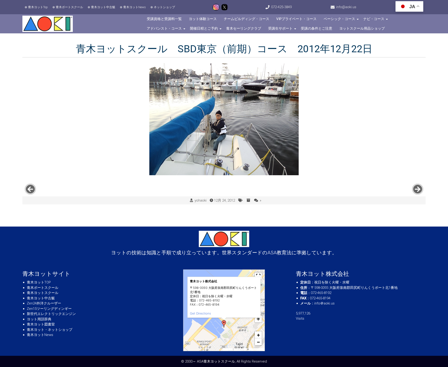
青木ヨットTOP (39, 282)
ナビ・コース (373, 19)
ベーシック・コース (339, 19)
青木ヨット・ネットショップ (49, 330)
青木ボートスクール (69, 7)
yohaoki (200, 200)
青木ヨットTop (38, 7)
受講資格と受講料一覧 (164, 19)
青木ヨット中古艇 (103, 7)
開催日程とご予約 (204, 28)
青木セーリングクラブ (243, 28)
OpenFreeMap (240, 349)
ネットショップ (164, 7)
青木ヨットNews (134, 7)
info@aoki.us (346, 7)
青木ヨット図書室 (41, 324)
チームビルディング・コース (246, 19)
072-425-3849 (281, 7)
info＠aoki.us (324, 303)
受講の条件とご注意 (316, 28)
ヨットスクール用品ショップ (362, 28)
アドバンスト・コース (164, 28)
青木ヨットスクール (42, 293)
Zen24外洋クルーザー (44, 303)
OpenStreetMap (256, 349)
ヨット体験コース (203, 19)
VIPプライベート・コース (296, 19)
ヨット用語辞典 (39, 319)
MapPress (228, 349)
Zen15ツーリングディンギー (49, 309)
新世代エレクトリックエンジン (51, 314)
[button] (224, 324)
